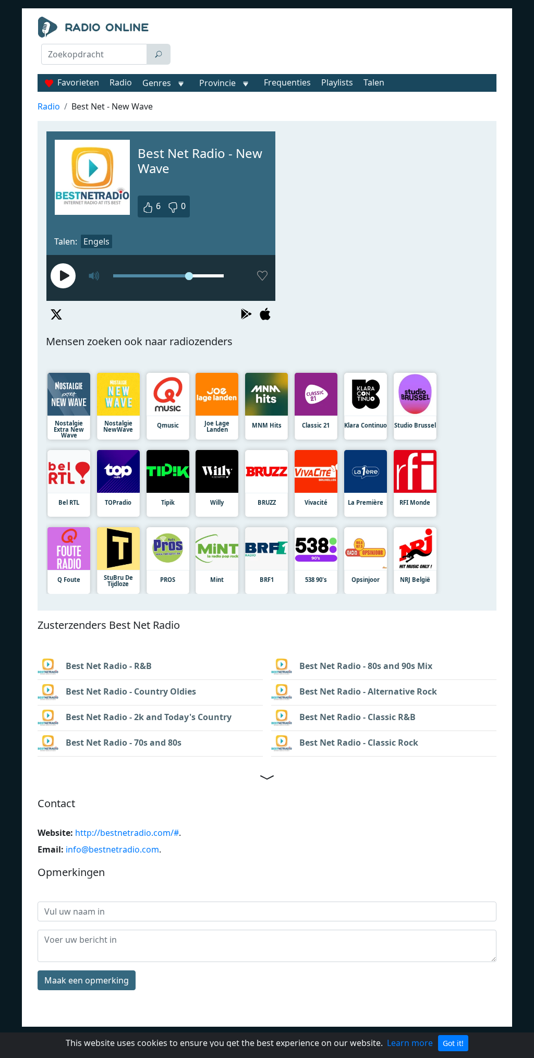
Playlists (337, 82)
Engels (96, 241)
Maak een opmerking (86, 980)
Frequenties (287, 82)
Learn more (410, 1043)
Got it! (453, 1043)
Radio (121, 82)
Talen (373, 82)
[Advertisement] (337, 43)
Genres (156, 83)
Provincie (218, 83)
